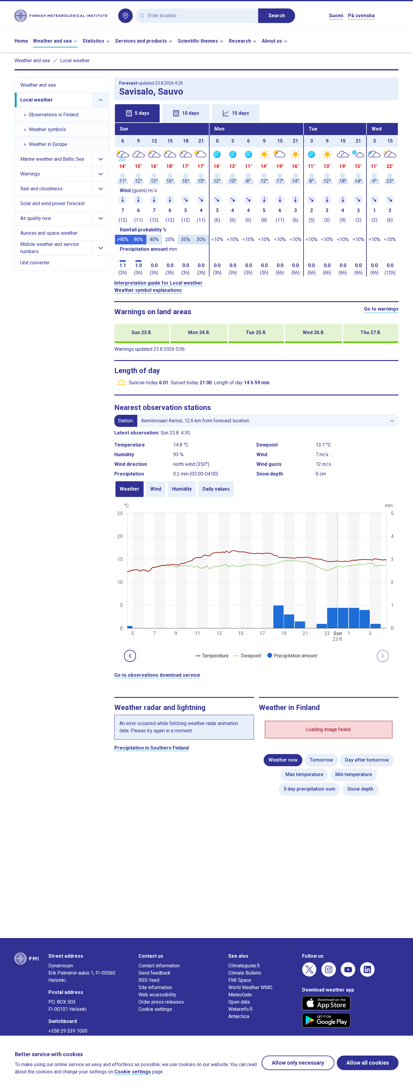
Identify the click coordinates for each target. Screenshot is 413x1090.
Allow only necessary (298, 1062)
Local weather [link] (75, 60)
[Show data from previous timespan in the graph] (130, 656)
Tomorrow (321, 760)
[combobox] (201, 15)
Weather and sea (52, 41)
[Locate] (125, 15)
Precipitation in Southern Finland (151, 748)
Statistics (93, 41)
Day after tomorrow (367, 760)
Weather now (283, 760)
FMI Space (239, 980)
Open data (239, 1002)
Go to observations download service (157, 675)
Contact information (159, 966)
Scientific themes (198, 41)
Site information (155, 987)
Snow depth (360, 789)
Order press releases (161, 1002)
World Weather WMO (250, 987)
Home (21, 41)
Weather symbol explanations (148, 290)
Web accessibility (157, 995)
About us (272, 41)
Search (276, 15)
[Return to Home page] (61, 15)
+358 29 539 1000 (67, 1031)
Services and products (141, 41)
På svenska (361, 15)
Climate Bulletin (244, 973)
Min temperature (353, 774)
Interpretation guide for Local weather (158, 283)
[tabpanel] (256, 199)
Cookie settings (155, 1009)
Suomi (336, 15)
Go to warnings (381, 309)
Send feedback (154, 973)
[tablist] (256, 112)
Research (240, 41)
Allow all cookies (367, 1062)
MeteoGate (240, 995)
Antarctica (238, 1016)
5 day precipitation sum (309, 789)
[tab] (137, 113)
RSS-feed (148, 980)
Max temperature (304, 774)
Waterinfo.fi (240, 1009)
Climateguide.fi (244, 966)
